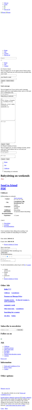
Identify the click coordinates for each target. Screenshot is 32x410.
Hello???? (7, 289)
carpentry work (9, 305)
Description (7, 223)
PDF (3, 188)
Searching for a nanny (12, 312)
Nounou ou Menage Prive (13, 296)
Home (5, 162)
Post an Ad (7, 9)
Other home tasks (9, 308)
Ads (5, 165)
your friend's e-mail (6, 77)
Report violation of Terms (11, 244)
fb (24, 265)
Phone (25, 199)
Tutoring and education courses (12, 354)
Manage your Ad (5, 388)
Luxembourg (15, 293)
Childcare (6, 168)
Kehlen (14, 316)
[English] (4, 8)
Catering (6, 355)
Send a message (18, 198)
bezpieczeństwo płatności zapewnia (10, 397)
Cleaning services (9, 300)
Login (5, 4)
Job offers (7, 316)
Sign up (6, 3)
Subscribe (19, 330)
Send (7, 144)
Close (2, 408)
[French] (4, 6)
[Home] (5, 12)
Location (6, 225)
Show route (4, 252)
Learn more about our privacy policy (15, 405)
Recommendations (9, 226)
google (29, 265)
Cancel (3, 80)
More (6, 408)
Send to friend (9, 80)
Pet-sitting (6, 351)
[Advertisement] (16, 32)
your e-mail (4, 74)
